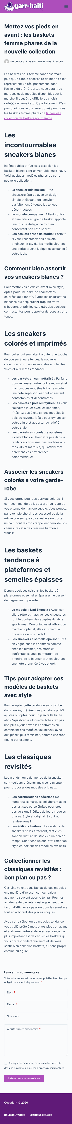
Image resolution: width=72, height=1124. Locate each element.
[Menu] (66, 6)
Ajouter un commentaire (24, 1029)
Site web (12, 1016)
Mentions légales (41, 1115)
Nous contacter (14, 1115)
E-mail (12, 1004)
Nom (11, 992)
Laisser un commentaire (24, 1078)
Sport (59, 61)
